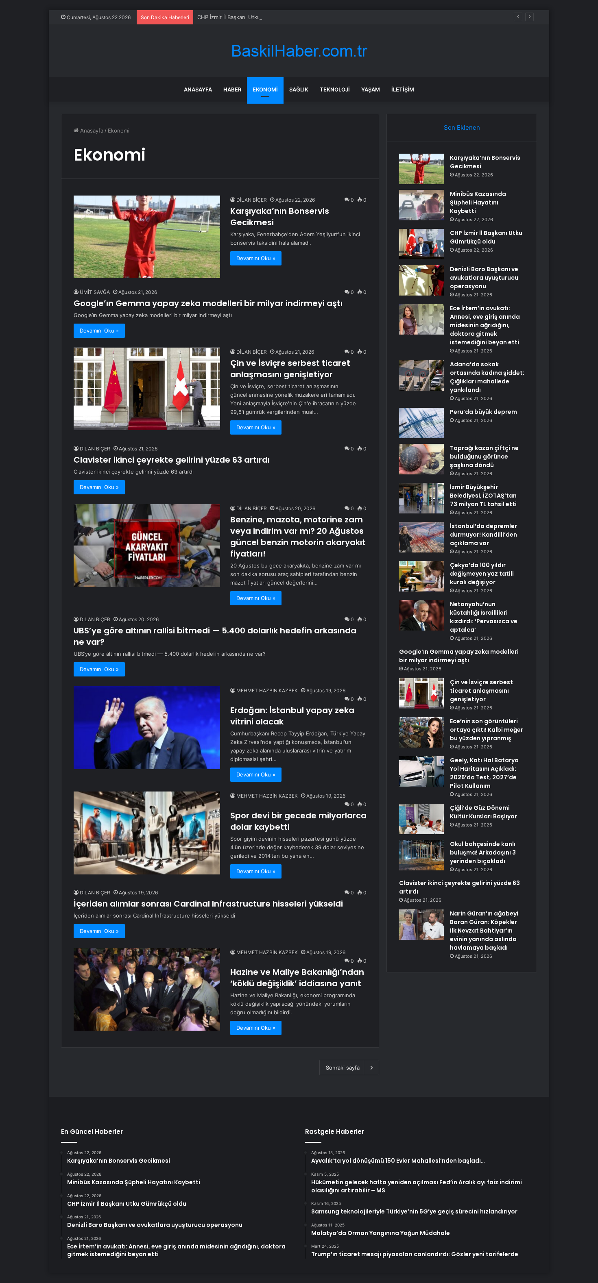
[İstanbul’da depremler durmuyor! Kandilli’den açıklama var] (421, 537)
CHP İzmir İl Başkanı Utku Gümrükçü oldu (249, 17)
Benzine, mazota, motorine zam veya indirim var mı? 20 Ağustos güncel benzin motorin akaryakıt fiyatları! (298, 536)
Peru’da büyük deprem (483, 412)
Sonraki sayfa (343, 1067)
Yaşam (370, 89)
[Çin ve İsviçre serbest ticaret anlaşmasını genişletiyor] (147, 389)
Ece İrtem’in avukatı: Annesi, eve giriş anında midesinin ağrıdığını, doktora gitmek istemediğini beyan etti (485, 325)
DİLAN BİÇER (251, 200)
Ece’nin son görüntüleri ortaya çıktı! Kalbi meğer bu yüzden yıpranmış (486, 729)
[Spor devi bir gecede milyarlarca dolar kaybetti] (147, 833)
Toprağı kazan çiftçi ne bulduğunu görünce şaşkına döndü (484, 456)
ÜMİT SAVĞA (95, 292)
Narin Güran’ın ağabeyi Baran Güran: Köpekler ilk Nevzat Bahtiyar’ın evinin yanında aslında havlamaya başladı (484, 930)
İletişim (402, 89)
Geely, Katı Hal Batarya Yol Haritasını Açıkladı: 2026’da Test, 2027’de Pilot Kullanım (484, 773)
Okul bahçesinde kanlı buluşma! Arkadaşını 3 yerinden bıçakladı (483, 852)
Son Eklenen (462, 127)
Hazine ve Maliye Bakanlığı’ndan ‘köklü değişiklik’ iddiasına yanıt (297, 977)
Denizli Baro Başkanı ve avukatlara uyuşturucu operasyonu (484, 277)
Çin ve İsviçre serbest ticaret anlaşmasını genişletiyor (290, 368)
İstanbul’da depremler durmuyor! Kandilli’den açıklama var (483, 534)
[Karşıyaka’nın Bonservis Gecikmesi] (147, 237)
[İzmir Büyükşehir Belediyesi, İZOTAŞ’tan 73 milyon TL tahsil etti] (421, 498)
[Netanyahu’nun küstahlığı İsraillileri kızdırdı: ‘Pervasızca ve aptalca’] (421, 615)
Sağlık (298, 89)
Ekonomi (265, 89)
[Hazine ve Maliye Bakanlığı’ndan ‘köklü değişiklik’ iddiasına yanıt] (147, 989)
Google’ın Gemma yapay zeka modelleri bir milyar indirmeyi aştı (208, 303)
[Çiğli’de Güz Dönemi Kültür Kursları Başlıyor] (421, 819)
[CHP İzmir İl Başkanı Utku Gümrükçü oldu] (421, 244)
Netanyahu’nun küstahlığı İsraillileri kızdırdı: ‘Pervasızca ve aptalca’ (483, 617)
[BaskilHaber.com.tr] (299, 51)
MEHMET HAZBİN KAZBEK (267, 690)
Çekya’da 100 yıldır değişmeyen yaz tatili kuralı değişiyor (482, 573)
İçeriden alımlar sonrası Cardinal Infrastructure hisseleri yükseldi (208, 903)
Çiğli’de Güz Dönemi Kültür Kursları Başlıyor (483, 812)
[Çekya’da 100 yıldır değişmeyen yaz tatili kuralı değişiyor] (421, 576)
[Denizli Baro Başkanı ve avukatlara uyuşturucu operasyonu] (421, 280)
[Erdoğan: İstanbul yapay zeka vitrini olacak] (147, 727)
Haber (232, 89)
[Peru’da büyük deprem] (421, 423)
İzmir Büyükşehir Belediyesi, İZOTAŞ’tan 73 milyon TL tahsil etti (483, 495)
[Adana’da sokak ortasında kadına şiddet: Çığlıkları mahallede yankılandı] (421, 375)
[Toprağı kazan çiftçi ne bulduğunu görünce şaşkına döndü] (421, 459)
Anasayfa (198, 89)
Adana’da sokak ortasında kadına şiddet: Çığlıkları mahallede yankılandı (487, 377)
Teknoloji (335, 89)
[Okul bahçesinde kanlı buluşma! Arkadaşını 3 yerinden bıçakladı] (421, 855)
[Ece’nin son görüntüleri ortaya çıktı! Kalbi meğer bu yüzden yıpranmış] (421, 732)
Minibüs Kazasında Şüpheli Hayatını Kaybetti (478, 202)
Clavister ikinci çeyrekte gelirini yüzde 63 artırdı (172, 459)
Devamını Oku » (255, 258)
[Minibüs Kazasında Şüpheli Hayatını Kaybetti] (421, 205)
